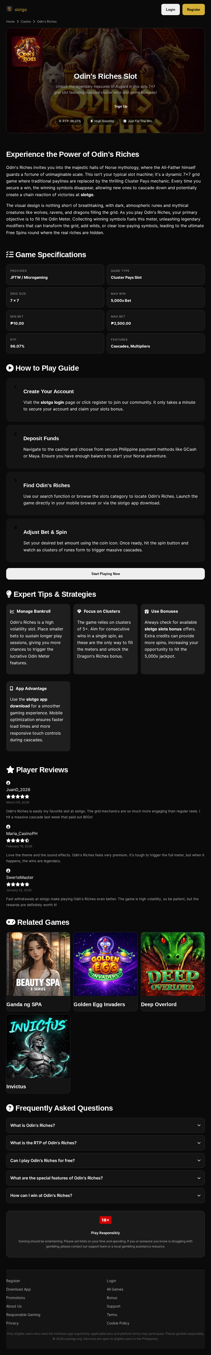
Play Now (91, 106)
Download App (18, 1289)
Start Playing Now (105, 574)
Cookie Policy (118, 1323)
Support (113, 1306)
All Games (115, 1289)
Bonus (112, 1297)
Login (170, 10)
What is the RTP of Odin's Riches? (43, 1142)
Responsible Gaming (23, 1314)
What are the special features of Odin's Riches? (56, 1177)
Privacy (12, 1323)
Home (10, 21)
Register (193, 10)
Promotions (15, 1297)
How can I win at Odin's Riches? (41, 1195)
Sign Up (121, 106)
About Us (14, 1306)
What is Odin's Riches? (32, 1125)
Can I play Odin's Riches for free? (42, 1160)
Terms (112, 1314)
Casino (26, 21)
